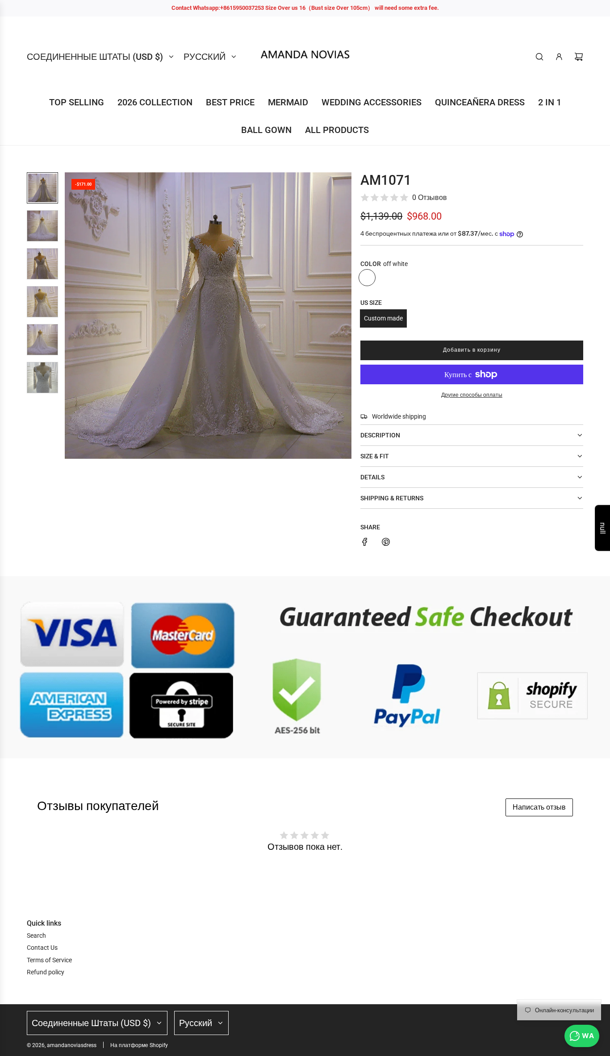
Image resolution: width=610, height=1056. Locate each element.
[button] (72, 315)
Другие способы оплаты (471, 395)
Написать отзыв (539, 807)
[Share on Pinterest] (386, 543)
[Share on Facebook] (365, 543)
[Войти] (559, 57)
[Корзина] (579, 57)
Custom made (383, 318)
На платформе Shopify (139, 1045)
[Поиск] (539, 57)
